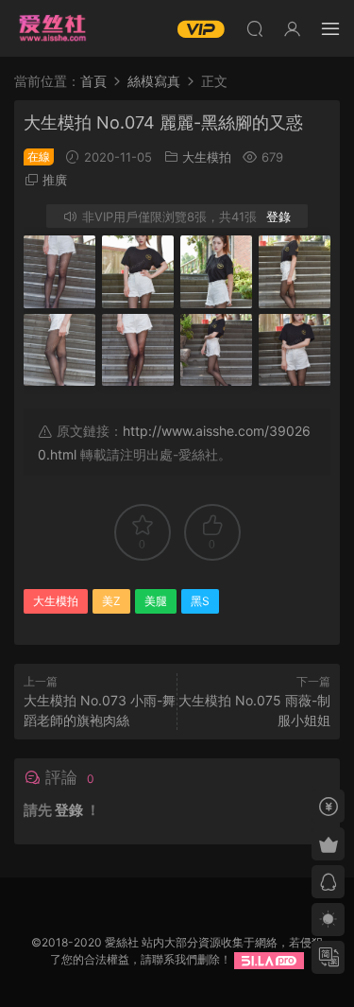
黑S (200, 601)
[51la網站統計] (269, 959)
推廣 (54, 179)
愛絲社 (52, 28)
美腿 (155, 601)
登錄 (278, 216)
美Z (111, 601)
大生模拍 (206, 157)
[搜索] (254, 28)
